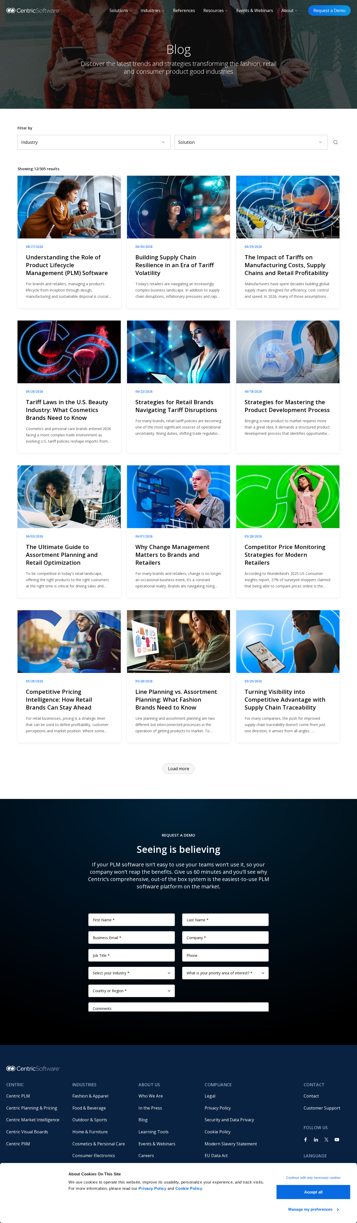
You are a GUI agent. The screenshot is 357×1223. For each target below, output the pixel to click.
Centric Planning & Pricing (31, 1108)
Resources (213, 10)
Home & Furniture (90, 1132)
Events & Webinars (254, 10)
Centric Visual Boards (27, 1132)
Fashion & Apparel (90, 1096)
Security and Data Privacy (229, 1120)
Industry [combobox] (29, 142)
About (287, 10)
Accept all (313, 1192)
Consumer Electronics (93, 1155)
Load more (178, 768)
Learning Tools (154, 1132)
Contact (311, 1096)
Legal (210, 1096)
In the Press (150, 1108)
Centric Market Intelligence (32, 1120)
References (184, 10)
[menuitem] (35, 1096)
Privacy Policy (152, 1188)
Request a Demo (329, 10)
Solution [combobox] (186, 142)
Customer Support (322, 1108)
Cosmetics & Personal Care (98, 1144)
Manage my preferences (310, 1209)
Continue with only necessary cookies (313, 1178)
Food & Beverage (89, 1108)
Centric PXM (18, 1144)
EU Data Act (216, 1155)
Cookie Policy (188, 1188)
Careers (146, 1155)
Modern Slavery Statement (231, 1144)
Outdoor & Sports (89, 1120)
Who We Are (151, 1096)
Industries (150, 10)
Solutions (119, 10)
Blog (143, 1120)
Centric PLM (18, 1096)
